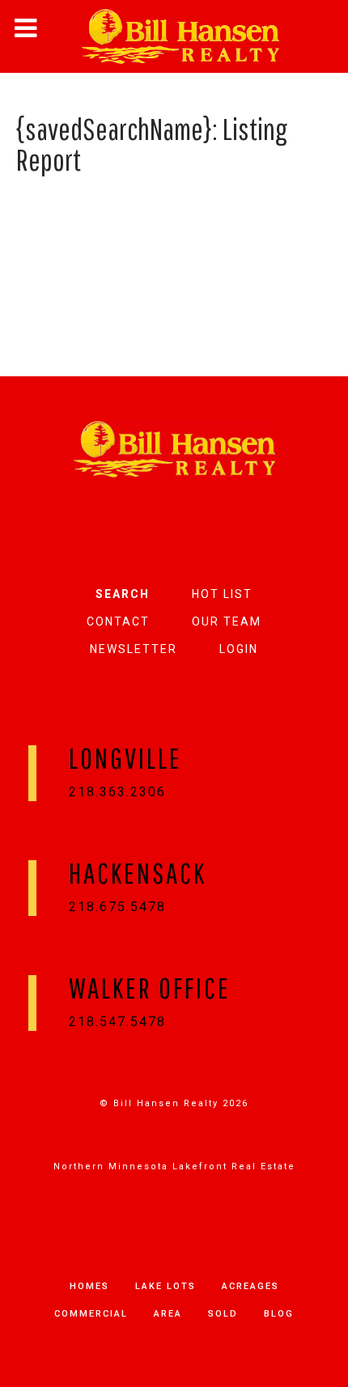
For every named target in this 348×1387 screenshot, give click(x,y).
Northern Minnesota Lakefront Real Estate (174, 1166)
